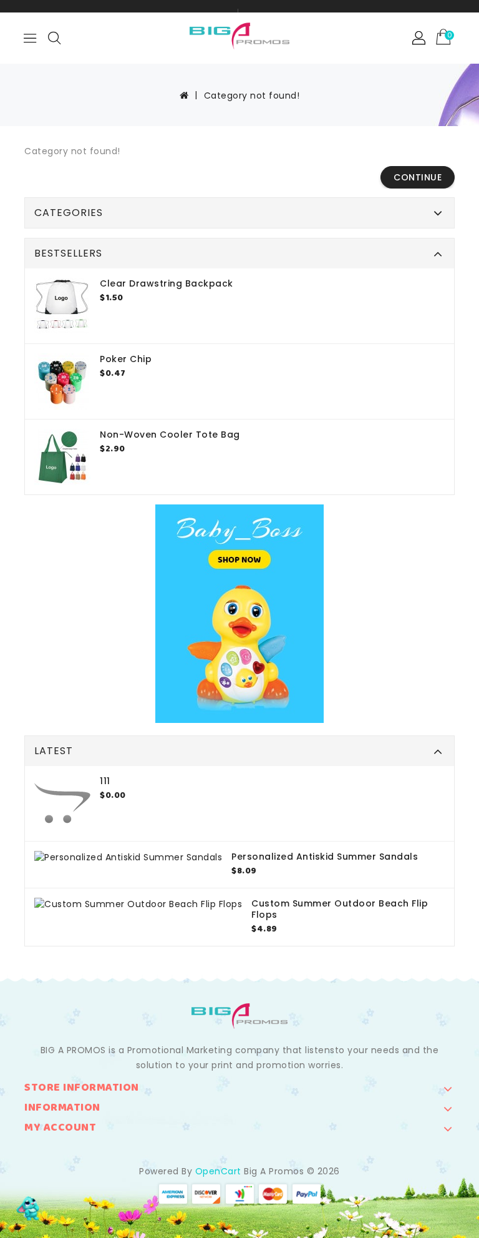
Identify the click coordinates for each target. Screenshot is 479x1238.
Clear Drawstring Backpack (166, 283)
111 (105, 781)
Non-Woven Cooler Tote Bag (170, 434)
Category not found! (252, 95)
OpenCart (218, 1171)
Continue (418, 177)
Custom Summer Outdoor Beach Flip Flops (339, 909)
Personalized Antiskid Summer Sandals (324, 856)
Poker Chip (126, 359)
